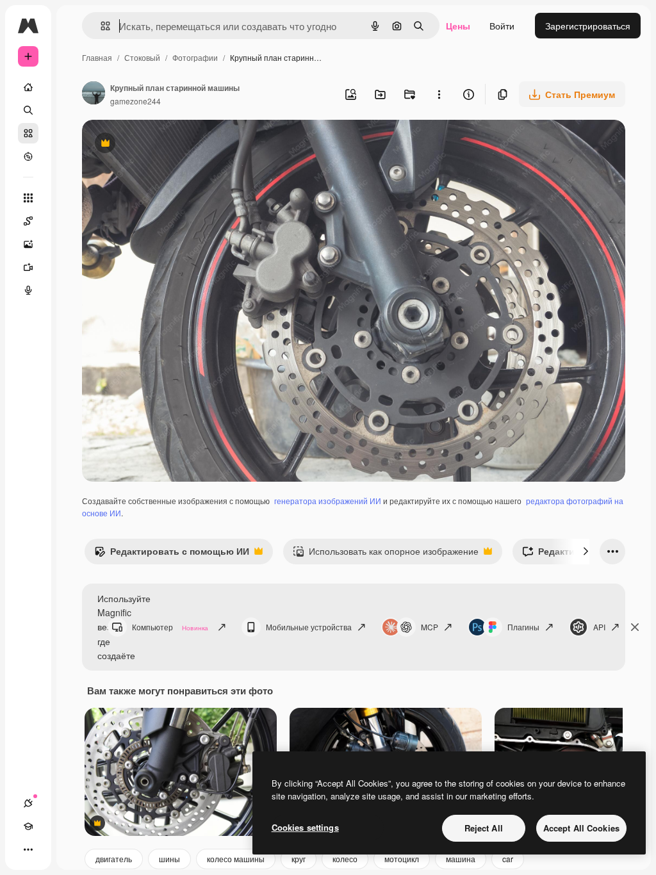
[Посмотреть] (28, 156)
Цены (458, 25)
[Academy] (28, 826)
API (599, 626)
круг (298, 858)
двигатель (113, 858)
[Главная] (28, 87)
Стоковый (142, 57)
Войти (501, 25)
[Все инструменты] (28, 198)
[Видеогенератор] (28, 267)
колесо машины (236, 858)
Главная (97, 57)
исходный (168, 144)
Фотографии (195, 57)
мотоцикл (401, 858)
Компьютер (170, 626)
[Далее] (585, 551)
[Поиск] (28, 110)
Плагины (523, 626)
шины (169, 858)
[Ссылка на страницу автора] (93, 94)
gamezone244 (135, 100)
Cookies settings (305, 827)
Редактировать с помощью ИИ (171, 554)
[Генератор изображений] (28, 244)
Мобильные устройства (309, 626)
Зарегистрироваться (587, 25)
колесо (344, 858)
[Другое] (28, 849)
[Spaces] (28, 221)
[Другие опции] (439, 94)
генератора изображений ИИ (327, 500)
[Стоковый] (28, 133)
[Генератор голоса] (28, 290)
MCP (429, 626)
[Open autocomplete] (100, 26)
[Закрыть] (635, 627)
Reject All (483, 828)
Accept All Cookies (581, 828)
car (507, 858)
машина (460, 858)
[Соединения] (28, 803)
